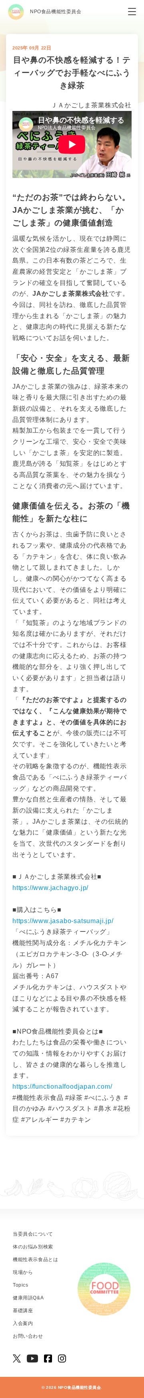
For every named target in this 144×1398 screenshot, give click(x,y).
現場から (23, 1272)
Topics (20, 1285)
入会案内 (23, 1323)
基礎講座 (23, 1310)
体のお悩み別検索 (33, 1246)
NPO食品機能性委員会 (56, 11)
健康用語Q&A (28, 1297)
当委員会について (33, 1234)
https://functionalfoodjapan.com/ (62, 1086)
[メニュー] (132, 12)
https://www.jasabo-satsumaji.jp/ (63, 920)
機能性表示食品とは (35, 1259)
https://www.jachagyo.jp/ (50, 887)
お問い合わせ (28, 1336)
